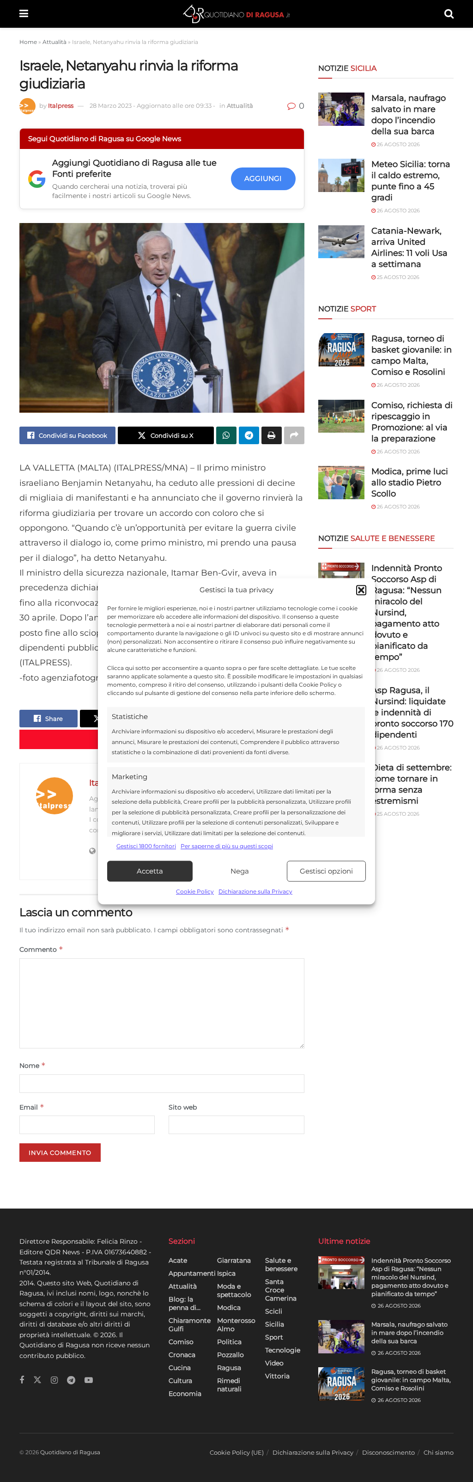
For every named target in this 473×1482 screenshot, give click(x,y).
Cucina (180, 1368)
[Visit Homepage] (236, 14)
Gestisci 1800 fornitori (146, 846)
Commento (41, 949)
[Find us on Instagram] (54, 1380)
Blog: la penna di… (184, 1303)
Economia (185, 1393)
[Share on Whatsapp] (226, 435)
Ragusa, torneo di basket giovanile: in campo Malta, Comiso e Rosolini (411, 1380)
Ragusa (229, 1368)
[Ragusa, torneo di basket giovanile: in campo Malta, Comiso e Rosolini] (341, 349)
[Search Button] (449, 14)
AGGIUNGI (263, 178)
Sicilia (274, 1324)
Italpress (60, 105)
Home (28, 41)
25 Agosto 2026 (397, 277)
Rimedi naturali (229, 1385)
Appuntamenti (192, 1273)
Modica (229, 1307)
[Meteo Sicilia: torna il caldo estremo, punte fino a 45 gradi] (341, 175)
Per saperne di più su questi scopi (227, 846)
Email (31, 1107)
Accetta (150, 871)
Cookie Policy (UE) (237, 1452)
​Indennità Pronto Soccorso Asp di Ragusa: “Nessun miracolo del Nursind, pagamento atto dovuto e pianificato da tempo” (411, 1277)
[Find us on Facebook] (21, 1380)
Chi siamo (439, 1452)
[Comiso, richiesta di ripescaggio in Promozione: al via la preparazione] (341, 416)
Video (274, 1363)
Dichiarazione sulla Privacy (255, 891)
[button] (361, 590)
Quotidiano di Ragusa (70, 1452)
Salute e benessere (281, 1264)
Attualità (54, 41)
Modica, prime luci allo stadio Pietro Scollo (409, 482)
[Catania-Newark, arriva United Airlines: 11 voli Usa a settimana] (341, 242)
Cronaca (182, 1355)
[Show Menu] (23, 14)
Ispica (226, 1273)
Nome (32, 1065)
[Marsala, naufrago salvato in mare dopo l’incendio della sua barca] (341, 109)
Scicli (273, 1311)
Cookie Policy (195, 891)
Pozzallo (230, 1355)
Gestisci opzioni (326, 871)
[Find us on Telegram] (71, 1380)
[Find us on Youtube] (89, 1380)
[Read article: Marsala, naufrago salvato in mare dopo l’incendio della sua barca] (341, 1336)
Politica (229, 1342)
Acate (178, 1260)
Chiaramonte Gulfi (190, 1324)
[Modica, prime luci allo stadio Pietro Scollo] (341, 482)
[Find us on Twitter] (37, 1380)
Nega (239, 871)
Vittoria (277, 1376)
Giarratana (234, 1260)
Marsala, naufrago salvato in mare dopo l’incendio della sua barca (409, 1333)
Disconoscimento (388, 1452)
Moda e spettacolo (234, 1290)
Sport (274, 1337)
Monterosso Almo (236, 1324)
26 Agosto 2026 (398, 144)
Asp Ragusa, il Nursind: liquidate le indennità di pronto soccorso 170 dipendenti (412, 712)
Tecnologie (282, 1350)
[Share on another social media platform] (294, 435)
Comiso (181, 1342)
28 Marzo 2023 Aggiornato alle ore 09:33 (152, 105)
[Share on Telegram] (249, 435)
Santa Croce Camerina (281, 1289)
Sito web (183, 1107)
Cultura (180, 1381)
